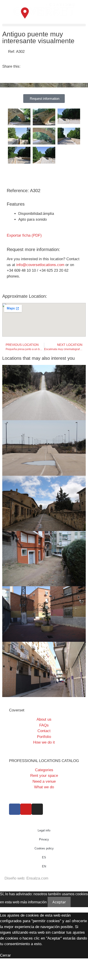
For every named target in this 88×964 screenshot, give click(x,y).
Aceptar (59, 902)
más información (33, 902)
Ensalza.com (37, 878)
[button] (44, 25)
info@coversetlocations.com (40, 265)
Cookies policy (44, 848)
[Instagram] (37, 809)
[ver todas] (19, 117)
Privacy (44, 839)
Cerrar (5, 955)
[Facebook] (14, 809)
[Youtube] (26, 809)
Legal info (44, 830)
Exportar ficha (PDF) (24, 235)
